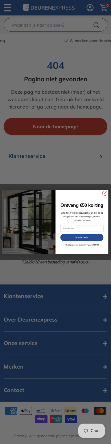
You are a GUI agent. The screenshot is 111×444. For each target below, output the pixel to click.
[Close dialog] (104, 193)
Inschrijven (82, 237)
